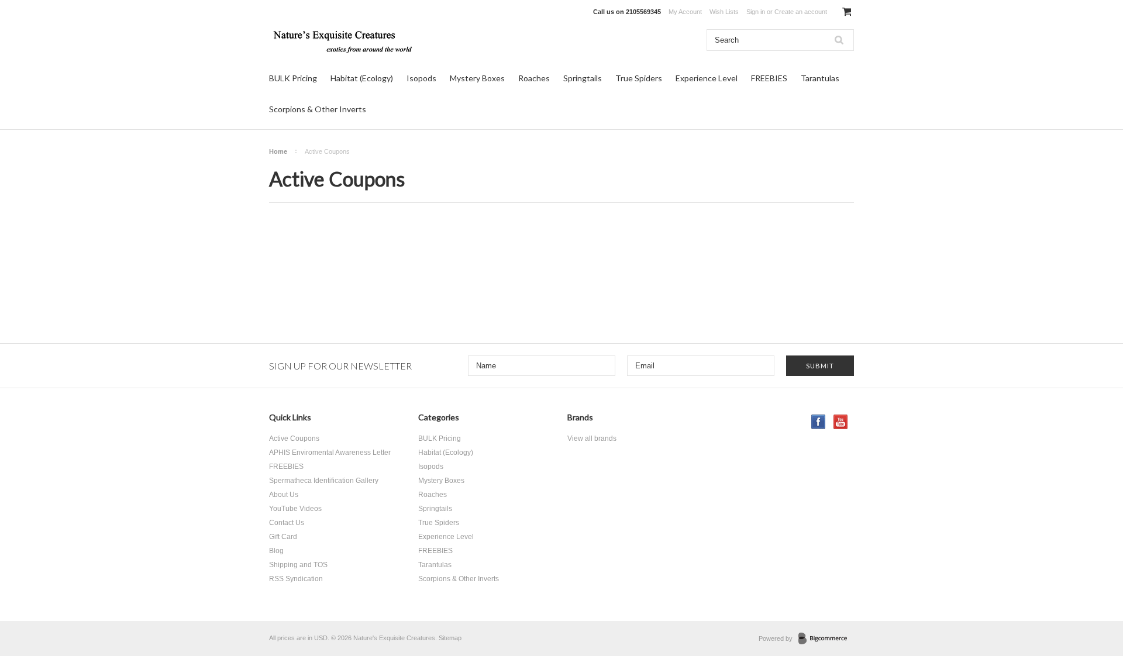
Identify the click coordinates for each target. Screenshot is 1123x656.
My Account (685, 11)
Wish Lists (724, 11)
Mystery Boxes (477, 78)
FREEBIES (769, 78)
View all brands (591, 438)
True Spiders (638, 78)
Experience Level (707, 78)
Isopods (421, 78)
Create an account (800, 11)
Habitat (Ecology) (361, 78)
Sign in (755, 11)
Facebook (818, 422)
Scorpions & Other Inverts (317, 109)
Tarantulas (820, 78)
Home (278, 151)
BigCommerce (826, 639)
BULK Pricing (293, 78)
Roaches (534, 78)
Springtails (582, 78)
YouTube (840, 422)
